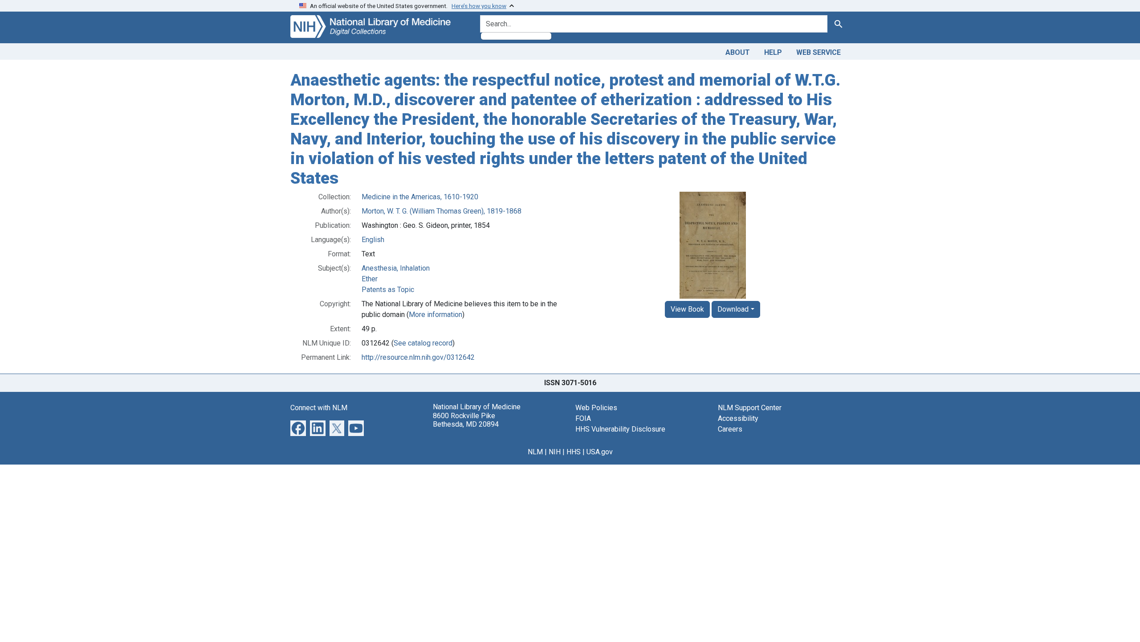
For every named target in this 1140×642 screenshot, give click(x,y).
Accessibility (738, 418)
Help (773, 52)
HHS (573, 452)
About (737, 52)
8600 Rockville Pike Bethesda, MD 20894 (466, 420)
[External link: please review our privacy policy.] (298, 428)
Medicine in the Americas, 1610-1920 (420, 197)
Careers (730, 429)
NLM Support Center (750, 407)
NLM (535, 452)
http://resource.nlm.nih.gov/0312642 (418, 357)
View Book (687, 309)
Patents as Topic (388, 289)
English (373, 239)
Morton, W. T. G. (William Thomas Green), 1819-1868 (441, 211)
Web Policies (596, 407)
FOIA (583, 418)
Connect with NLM (318, 407)
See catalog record (423, 343)
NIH (555, 452)
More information (435, 314)
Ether (370, 279)
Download (733, 309)
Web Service (818, 52)
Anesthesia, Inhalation (396, 268)
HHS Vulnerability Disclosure (620, 429)
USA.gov (599, 452)
